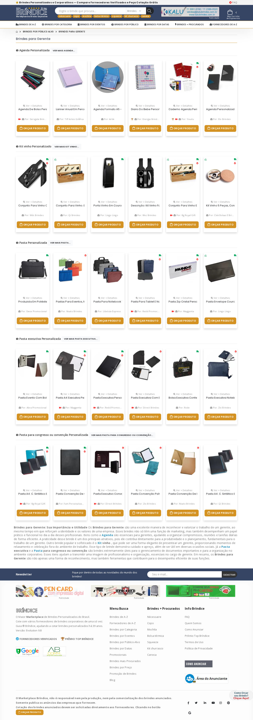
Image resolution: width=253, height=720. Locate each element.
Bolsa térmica (101, 16)
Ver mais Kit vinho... (67, 146)
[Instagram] (219, 699)
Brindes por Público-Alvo (125, 642)
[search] (150, 10)
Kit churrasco (132, 16)
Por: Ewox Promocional (34, 311)
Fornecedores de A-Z (224, 24)
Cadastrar (229, 574)
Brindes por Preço (121, 667)
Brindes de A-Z (27, 24)
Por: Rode (184, 407)
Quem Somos (193, 623)
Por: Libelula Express (108, 311)
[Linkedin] (203, 699)
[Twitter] (196, 702)
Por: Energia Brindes (148, 119)
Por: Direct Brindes (148, 407)
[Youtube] (211, 699)
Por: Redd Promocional (150, 311)
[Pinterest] (227, 699)
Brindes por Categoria (58, 24)
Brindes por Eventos (92, 24)
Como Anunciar (194, 629)
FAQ (234, 2)
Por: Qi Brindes (71, 215)
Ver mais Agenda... (64, 50)
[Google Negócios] (188, 709)
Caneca (145, 16)
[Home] (17, 31)
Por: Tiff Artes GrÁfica (71, 119)
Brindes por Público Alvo (38, 31)
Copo (76, 16)
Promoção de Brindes (123, 673)
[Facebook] (188, 702)
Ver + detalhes (33, 105)
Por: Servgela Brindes (36, 119)
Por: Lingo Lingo (109, 215)
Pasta (225, 547)
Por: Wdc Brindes (33, 215)
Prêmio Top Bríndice (197, 636)
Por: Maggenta (185, 311)
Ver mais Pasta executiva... (80, 338)
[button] (232, 13)
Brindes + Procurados (190, 24)
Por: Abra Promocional (33, 407)
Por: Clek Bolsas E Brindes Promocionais (230, 215)
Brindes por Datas (157, 24)
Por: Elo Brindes (221, 119)
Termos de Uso (194, 642)
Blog (112, 680)
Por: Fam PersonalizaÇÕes (73, 503)
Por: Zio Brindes (221, 407)
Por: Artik (108, 119)
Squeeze (116, 16)
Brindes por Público (126, 24)
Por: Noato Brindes (71, 311)
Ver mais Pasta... (60, 242)
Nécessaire (64, 16)
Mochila (87, 16)
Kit (100, 543)
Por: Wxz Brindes (146, 215)
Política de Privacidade (199, 648)
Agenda (108, 535)
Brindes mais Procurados (125, 661)
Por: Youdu (187, 119)
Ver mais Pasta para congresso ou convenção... (122, 435)
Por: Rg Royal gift (185, 215)
